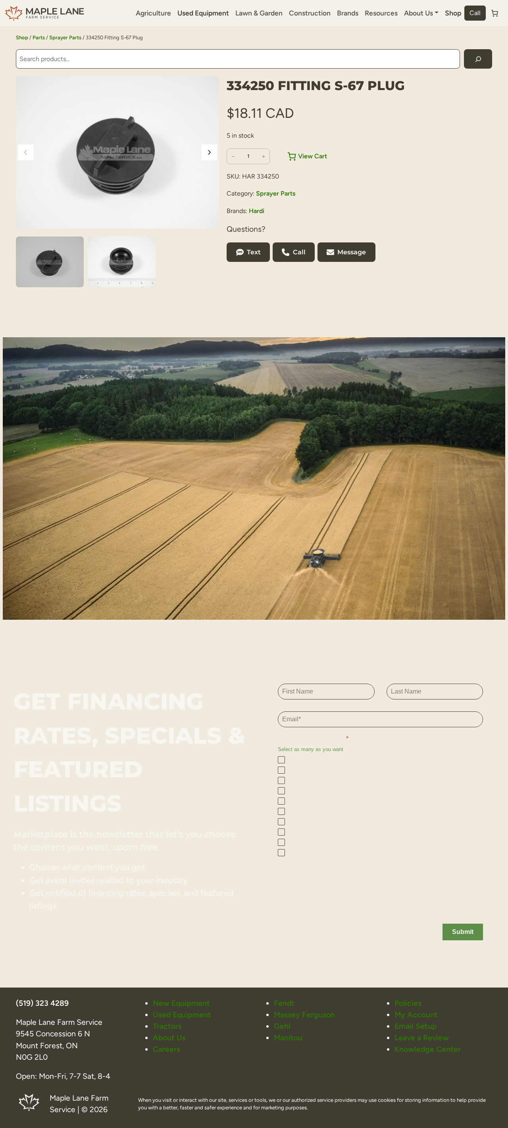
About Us (169, 1037)
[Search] (478, 59)
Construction (310, 13)
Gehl (282, 1026)
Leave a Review (421, 1037)
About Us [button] (418, 13)
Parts (39, 37)
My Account (416, 1014)
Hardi (256, 211)
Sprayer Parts (65, 37)
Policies (407, 1003)
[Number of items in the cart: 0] (494, 13)
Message (351, 252)
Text (254, 252)
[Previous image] (26, 152)
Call (475, 13)
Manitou (288, 1037)
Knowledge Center (427, 1049)
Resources (381, 13)
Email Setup (415, 1026)
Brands (347, 13)
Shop (453, 13)
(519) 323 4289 (42, 1003)
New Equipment (181, 1003)
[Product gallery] (117, 152)
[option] (122, 261)
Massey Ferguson (304, 1014)
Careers (166, 1049)
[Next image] (209, 152)
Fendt (284, 1003)
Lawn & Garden (259, 13)
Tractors (167, 1026)
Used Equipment (203, 13)
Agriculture (153, 13)
